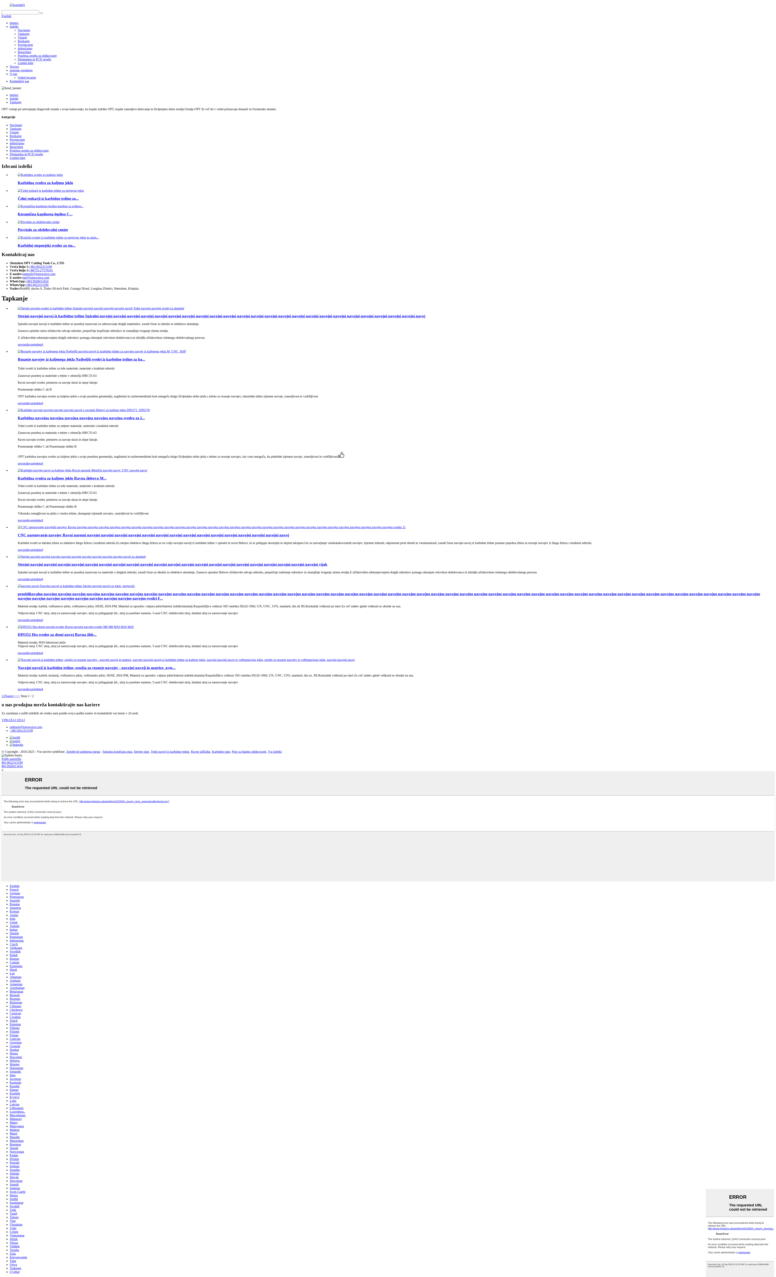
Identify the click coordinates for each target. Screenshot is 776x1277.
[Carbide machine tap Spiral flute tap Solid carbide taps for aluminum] (101, 308)
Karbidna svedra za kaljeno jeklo (45, 183)
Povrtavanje (25, 45)
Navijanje (24, 30)
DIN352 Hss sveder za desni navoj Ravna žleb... (57, 634)
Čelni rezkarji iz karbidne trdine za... (48, 198)
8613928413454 (12, 766)
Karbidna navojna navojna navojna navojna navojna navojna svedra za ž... (81, 418)
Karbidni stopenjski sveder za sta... (47, 245)
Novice (14, 66)
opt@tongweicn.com (36, 277)
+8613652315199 (40, 266)
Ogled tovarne (27, 77)
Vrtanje (22, 37)
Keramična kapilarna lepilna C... (45, 214)
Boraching (24, 52)
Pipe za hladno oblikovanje (249, 751)
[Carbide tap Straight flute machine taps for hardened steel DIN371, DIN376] (84, 410)
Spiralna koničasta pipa (117, 751)
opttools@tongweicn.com (39, 274)
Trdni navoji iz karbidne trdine (170, 751)
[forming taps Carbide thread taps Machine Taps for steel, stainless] (76, 586)
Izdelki (14, 26)
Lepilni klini (25, 63)
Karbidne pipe (221, 751)
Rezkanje (24, 41)
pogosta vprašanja (21, 70)
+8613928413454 (37, 281)
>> (18, 696)
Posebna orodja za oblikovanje (37, 55)
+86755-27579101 (41, 270)
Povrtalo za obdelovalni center (43, 230)
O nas (13, 74)
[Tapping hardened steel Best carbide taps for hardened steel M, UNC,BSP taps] (102, 351)
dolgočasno (25, 48)
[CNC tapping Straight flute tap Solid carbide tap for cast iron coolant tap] (212, 527)
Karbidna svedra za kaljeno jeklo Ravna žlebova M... (62, 478)
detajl (39, 344)
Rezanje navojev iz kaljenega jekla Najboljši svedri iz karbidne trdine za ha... (81, 359)
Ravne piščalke (200, 751)
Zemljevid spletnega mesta (83, 751)
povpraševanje (27, 344)
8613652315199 (12, 762)
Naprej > (10, 696)
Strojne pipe (141, 751)
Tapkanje (24, 34)
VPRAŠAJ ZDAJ (13, 720)
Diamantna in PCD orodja (34, 59)
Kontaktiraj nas (19, 81)
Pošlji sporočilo (11, 759)
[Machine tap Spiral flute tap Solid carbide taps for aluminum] (82, 556)
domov (14, 23)
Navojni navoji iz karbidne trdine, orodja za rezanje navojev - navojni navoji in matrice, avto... (97, 668)
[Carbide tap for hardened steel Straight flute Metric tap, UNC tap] (82, 470)
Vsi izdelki (275, 751)
